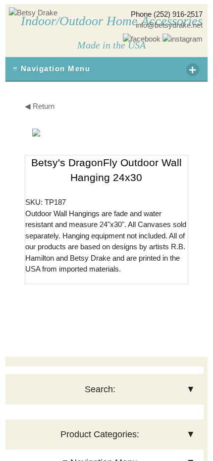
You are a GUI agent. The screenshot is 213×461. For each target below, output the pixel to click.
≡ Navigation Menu (105, 69)
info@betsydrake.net (169, 25)
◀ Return (39, 106)
